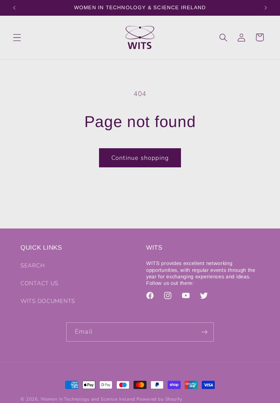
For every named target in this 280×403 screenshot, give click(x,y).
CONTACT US (39, 283)
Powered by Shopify (159, 399)
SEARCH (32, 265)
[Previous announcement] (14, 7)
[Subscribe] (204, 332)
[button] (17, 37)
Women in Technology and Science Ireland (88, 399)
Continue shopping (140, 158)
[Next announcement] (265, 7)
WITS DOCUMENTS (47, 301)
